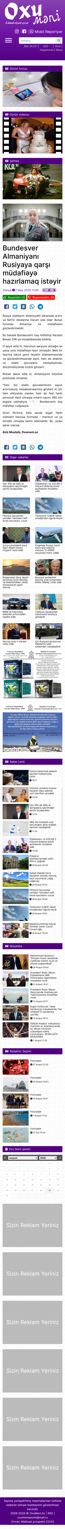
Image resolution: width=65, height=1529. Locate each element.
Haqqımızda (47, 49)
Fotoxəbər (35, 1061)
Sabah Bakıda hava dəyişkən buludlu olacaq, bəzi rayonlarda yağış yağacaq (43, 877)
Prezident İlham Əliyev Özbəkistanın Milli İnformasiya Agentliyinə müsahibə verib (43, 976)
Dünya (7, 290)
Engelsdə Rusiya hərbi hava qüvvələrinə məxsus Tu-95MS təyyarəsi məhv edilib (47, 549)
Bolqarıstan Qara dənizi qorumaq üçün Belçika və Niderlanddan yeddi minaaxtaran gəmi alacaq (15, 582)
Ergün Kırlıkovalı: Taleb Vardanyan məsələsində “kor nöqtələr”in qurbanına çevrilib (46, 1010)
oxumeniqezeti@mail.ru (32, 1517)
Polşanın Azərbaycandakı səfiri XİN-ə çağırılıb (41, 859)
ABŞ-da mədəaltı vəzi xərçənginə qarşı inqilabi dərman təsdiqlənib (42, 825)
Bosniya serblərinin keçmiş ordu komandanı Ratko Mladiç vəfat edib (48, 580)
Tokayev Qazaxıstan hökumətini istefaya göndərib (46, 614)
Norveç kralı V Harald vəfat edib (14, 642)
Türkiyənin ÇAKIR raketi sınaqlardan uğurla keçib (48, 517)
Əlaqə (59, 49)
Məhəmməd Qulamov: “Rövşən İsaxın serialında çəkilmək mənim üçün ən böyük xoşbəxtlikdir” (44, 959)
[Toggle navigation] (8, 40)
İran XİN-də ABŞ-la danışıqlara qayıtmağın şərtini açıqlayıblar (15, 486)
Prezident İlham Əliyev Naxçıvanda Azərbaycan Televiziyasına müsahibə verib (44, 993)
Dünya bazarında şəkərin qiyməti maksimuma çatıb (43, 774)
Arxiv (58, 46)
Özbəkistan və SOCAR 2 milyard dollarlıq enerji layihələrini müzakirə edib (48, 487)
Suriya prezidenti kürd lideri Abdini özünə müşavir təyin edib (15, 548)
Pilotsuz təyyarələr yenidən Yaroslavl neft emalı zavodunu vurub (15, 518)
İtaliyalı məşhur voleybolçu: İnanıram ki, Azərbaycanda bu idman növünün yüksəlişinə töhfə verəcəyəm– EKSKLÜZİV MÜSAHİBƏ (45, 1030)
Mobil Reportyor (48, 31)
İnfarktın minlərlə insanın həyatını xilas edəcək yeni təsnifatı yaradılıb (43, 791)
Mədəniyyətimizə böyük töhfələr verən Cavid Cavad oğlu (42, 926)
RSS (50, 1513)
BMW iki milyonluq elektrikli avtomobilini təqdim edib (14, 614)
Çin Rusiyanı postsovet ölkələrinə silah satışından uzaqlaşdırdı (48, 644)
